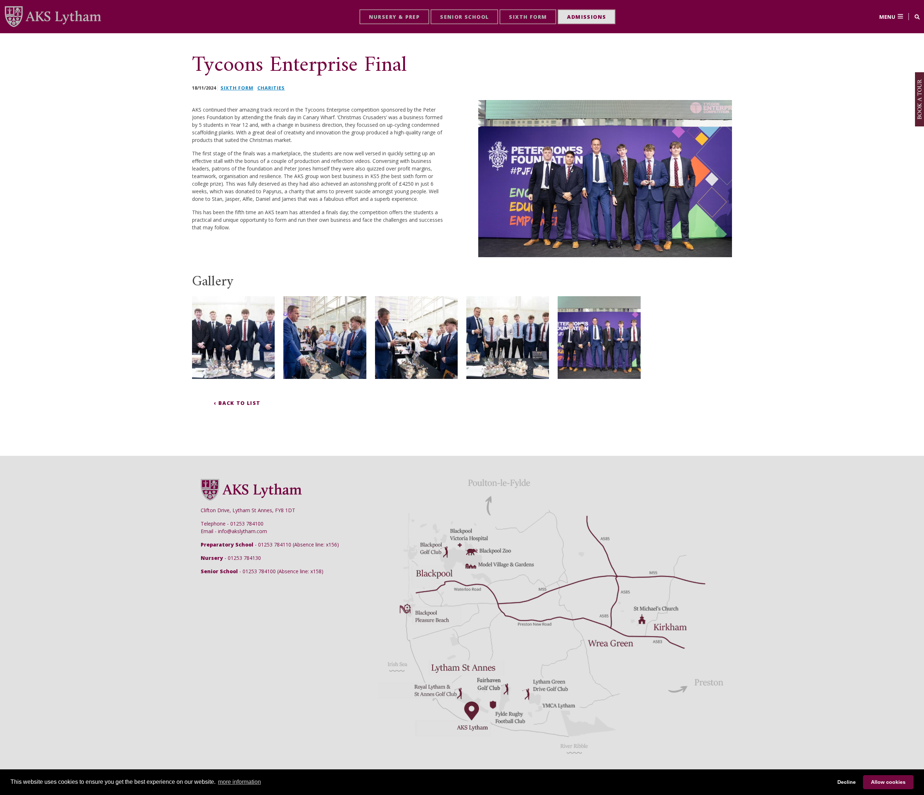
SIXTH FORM (528, 16)
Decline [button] (846, 782)
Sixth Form (237, 88)
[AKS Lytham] (52, 16)
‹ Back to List (237, 402)
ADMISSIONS (586, 16)
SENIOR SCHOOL (464, 16)
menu (887, 16)
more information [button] (239, 782)
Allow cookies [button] (888, 782)
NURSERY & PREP (394, 16)
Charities (271, 88)
